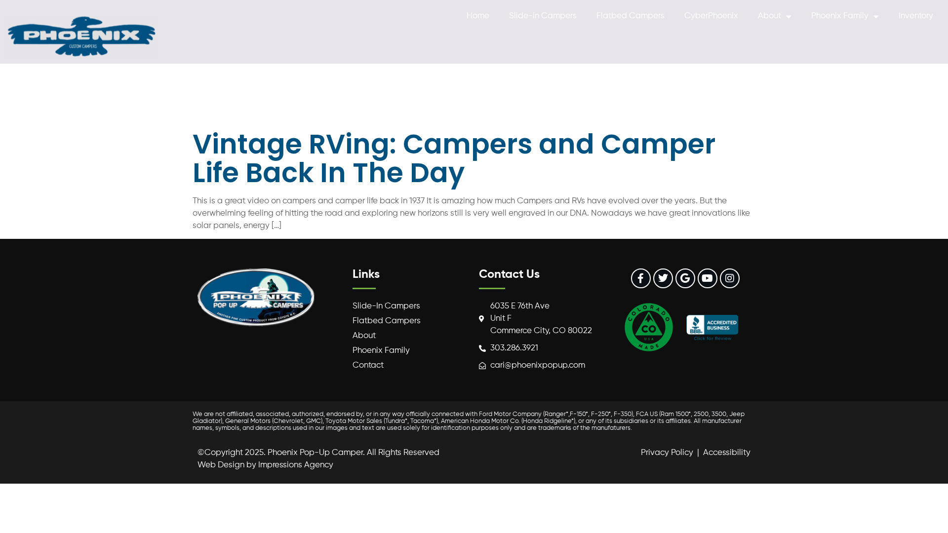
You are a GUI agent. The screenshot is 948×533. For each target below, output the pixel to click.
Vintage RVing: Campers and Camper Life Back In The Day (454, 158)
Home (478, 16)
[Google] (685, 278)
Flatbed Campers (630, 16)
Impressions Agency (295, 465)
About (769, 16)
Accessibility (726, 453)
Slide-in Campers (543, 16)
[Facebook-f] (641, 278)
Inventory (916, 16)
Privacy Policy (667, 453)
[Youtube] (707, 278)
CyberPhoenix (711, 16)
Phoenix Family (840, 16)
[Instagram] (730, 278)
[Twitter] (663, 278)
